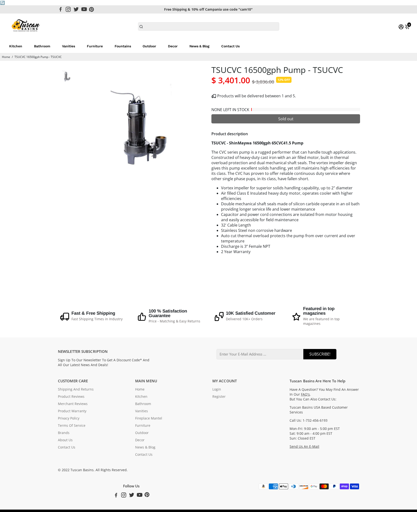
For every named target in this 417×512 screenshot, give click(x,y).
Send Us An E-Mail (304, 446)
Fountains (123, 46)
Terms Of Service (71, 425)
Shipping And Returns (76, 389)
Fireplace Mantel (148, 418)
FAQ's (305, 394)
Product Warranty (72, 411)
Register (219, 396)
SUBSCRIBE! (319, 354)
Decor (173, 46)
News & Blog (199, 46)
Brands (64, 433)
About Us (65, 440)
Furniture (95, 46)
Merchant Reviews (73, 404)
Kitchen (15, 46)
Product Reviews (71, 396)
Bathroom (42, 46)
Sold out (285, 118)
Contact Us (230, 46)
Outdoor (149, 46)
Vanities (68, 46)
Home (6, 57)
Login (216, 389)
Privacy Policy (68, 418)
